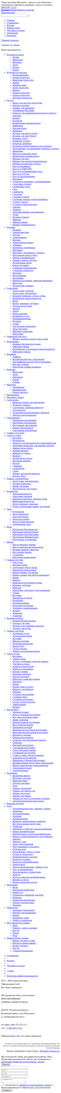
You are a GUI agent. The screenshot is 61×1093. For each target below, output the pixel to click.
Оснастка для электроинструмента (29, 740)
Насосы (16, 463)
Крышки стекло (20, 138)
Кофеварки (17, 126)
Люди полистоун (20, 87)
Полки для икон (20, 945)
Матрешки (17, 250)
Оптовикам (12, 33)
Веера (15, 301)
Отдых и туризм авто (22, 854)
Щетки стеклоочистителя (24, 882)
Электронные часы (21, 524)
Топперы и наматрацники (25, 608)
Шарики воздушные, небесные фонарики (32, 280)
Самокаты (17, 466)
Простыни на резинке (23, 605)
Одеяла (15, 593)
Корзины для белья (21, 585)
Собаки (16, 382)
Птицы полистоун (21, 93)
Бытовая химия (19, 565)
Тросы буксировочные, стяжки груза (30, 867)
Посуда (10, 100)
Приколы (16, 897)
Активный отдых (20, 633)
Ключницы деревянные (23, 247)
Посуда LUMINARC (22, 169)
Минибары (17, 151)
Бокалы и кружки (21, 105)
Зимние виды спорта (22, 448)
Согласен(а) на (28, 1085)
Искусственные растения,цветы (27, 547)
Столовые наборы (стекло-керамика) (30, 199)
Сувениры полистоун (22, 270)
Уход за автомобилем (22, 869)
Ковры (15, 577)
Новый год (17, 892)
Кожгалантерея (19, 313)
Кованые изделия (15, 803)
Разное (15, 70)
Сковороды (17, 192)
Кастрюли (17, 120)
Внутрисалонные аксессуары (26, 824)
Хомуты (16, 874)
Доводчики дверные (22, 496)
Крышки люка (19, 85)
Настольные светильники (24, 425)
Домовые (16, 245)
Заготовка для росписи (23, 910)
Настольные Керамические (25, 537)
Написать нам (8, 12)
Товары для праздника (23, 902)
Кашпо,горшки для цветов (25, 572)
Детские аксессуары (22, 306)
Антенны (17, 816)
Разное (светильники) (22, 428)
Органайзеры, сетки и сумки (26, 852)
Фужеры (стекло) (20, 217)
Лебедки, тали (19, 841)
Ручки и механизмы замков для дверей (31, 506)
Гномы (15, 57)
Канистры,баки (19, 780)
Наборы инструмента (22, 737)
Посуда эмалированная (23, 176)
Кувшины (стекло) (21, 141)
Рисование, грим (20, 918)
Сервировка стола (21, 186)
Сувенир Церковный (22, 951)
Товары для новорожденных (26, 651)
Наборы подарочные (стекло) (26, 164)
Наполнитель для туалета (24, 489)
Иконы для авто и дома (23, 940)
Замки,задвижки (20, 720)
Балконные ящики (21, 775)
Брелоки (16, 240)
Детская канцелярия (22, 636)
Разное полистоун (21, 95)
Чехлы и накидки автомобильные (28, 877)
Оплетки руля (19, 849)
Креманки (17, 131)
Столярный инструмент (24, 753)
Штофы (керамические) (23, 225)
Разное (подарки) (20, 265)
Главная (10, 20)
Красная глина (19, 128)
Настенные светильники (24, 423)
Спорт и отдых (14, 435)
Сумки (15, 324)
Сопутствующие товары (24, 750)
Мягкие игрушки (20, 641)
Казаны (16, 118)
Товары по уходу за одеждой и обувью (31, 798)
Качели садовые (20, 671)
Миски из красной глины (24, 153)
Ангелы (16, 235)
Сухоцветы (17, 555)
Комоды (16, 580)
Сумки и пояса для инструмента (28, 755)
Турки (15, 214)
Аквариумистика (20, 232)
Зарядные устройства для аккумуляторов (32, 829)
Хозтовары (12, 773)
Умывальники (19, 704)
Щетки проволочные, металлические (30, 765)
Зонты (15, 311)
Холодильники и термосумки (26, 872)
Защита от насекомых (22, 669)
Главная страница (9, 40)
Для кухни (17, 562)
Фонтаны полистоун (22, 98)
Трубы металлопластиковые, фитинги (30, 412)
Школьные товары (21, 351)
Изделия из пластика (17, 72)
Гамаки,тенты (19, 659)
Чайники (16, 219)
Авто (9, 806)
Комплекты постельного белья (27, 582)
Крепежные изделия (22, 727)
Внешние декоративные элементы (29, 821)
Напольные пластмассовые (25, 534)
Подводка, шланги (21, 405)
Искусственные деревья (24, 544)
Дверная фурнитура (22, 494)
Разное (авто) (18, 864)
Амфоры (16, 357)
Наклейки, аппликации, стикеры (28, 252)
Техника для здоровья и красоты (28, 626)
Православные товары (18, 938)
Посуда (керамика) (21, 166)
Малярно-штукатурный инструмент (29, 730)
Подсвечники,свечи (22, 263)
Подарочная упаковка (22, 285)
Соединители (19, 410)
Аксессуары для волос (23, 291)
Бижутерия (17, 334)
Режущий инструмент (23, 745)
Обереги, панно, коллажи (24, 928)
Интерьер (17, 62)
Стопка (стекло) (20, 202)
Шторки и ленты (20, 879)
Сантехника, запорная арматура (27, 407)
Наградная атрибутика (23, 890)
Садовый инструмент (22, 699)
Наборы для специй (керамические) (29, 161)
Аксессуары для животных (25, 481)
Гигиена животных (21, 483)
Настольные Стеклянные (24, 539)
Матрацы (16, 588)
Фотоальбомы (19, 275)
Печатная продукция (22, 643)
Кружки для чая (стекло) (24, 136)
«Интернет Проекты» (49, 1051)
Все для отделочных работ (25, 717)
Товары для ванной (21, 788)
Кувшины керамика (22, 143)
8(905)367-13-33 (8, 7)
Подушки (17, 595)
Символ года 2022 (15, 433)
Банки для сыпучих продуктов (27, 103)
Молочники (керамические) (25, 156)
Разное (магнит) (20, 392)
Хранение (17, 613)
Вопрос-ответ (13, 28)
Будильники (18, 511)
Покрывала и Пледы (22, 598)
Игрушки (17, 638)
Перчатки (17, 681)
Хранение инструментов (24, 758)
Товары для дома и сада (23, 791)
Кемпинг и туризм (21, 453)
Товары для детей (15, 631)
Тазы (14, 786)
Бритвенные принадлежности (26, 298)
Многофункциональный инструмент (30, 732)
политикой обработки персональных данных (23, 1062)
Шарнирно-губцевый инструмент (28, 760)
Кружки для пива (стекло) (25, 133)
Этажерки (17, 615)
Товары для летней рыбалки (26, 473)
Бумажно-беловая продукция (26, 344)
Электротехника (20, 770)
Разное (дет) (18, 646)
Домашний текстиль (17, 336)
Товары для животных (18, 478)
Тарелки (16, 207)
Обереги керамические (23, 258)
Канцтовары (13, 341)
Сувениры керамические (24, 268)
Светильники (13, 417)
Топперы (16, 905)
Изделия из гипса (15, 54)
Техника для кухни (21, 628)
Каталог (11, 25)
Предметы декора (15, 397)
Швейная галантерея (22, 331)
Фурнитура (12, 491)
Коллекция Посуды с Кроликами (28, 359)
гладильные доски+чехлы (24, 567)
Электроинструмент (22, 768)
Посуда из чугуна (20, 174)
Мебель (16, 90)
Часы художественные (23, 522)
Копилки (11, 369)
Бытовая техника (15, 618)
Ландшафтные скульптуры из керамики (31, 362)
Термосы (16, 209)
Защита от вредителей (23, 666)
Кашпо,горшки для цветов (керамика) (30, 575)
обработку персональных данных (35, 1085)
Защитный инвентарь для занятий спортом (33, 445)
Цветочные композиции (24, 557)
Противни (17, 179)
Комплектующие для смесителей (28, 402)
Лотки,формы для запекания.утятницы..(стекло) (35, 148)
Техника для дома (21, 623)
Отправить (6, 1090)
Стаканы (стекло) (20, 197)
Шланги (16, 707)
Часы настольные (20, 519)
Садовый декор (19, 697)
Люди (15, 65)
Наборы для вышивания (24, 912)
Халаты (16, 610)
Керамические (19, 390)
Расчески (16, 321)
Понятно (5, 1065)
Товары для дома (15, 560)
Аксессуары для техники (24, 293)
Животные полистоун (23, 80)
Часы (9, 509)
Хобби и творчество (22, 920)
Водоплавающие (20, 75)
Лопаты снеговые (21, 783)
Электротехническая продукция (28, 801)
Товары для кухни (21, 793)
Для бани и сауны (21, 664)
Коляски (16, 456)
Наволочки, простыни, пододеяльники (31, 590)
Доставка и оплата (16, 30)
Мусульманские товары (18, 923)
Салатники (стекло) (21, 184)
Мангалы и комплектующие (26, 679)
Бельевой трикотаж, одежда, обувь (29, 296)
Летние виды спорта (22, 458)
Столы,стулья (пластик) (23, 702)
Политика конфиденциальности (22, 976)
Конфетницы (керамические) (26, 123)
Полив (15, 684)
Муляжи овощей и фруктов (25, 549)
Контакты (11, 35)
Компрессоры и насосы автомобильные (31, 834)
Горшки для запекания (23, 108)
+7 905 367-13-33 (14, 1028)
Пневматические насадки (24, 857)
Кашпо (15, 82)
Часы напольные (20, 514)
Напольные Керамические (25, 529)
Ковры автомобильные (23, 831)
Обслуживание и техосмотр (25, 846)
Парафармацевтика (21, 318)
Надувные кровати (21, 461)
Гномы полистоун (21, 77)
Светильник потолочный (24, 430)
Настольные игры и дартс (24, 255)
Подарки (11, 227)
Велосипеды (18, 440)
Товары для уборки (21, 796)
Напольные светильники (24, 420)
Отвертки (17, 742)
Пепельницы (13, 395)
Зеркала (16, 308)
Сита (14, 189)
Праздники (12, 885)
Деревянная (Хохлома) (23, 110)
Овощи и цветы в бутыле (24, 260)
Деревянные (18, 387)
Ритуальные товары (22, 552)
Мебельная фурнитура (23, 501)
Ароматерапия (19, 237)
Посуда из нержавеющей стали (27, 171)
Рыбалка (16, 692)
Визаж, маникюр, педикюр (25, 303)
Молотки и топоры (21, 735)
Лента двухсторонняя (22, 844)
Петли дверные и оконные (25, 504)
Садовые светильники (23, 694)
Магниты (11, 384)
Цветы (10, 542)
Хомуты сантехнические (24, 415)
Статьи (10, 971)
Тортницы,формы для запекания (28, 212)
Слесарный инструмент (23, 747)
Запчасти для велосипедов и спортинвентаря (34, 443)
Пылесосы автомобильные (25, 862)
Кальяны (16, 230)
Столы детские (19, 648)
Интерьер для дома (21, 778)
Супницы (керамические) (24, 204)
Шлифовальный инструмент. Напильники (32, 763)
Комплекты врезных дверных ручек (29, 499)
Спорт (15, 471)
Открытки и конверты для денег (28, 895)
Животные (17, 60)
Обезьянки (17, 377)
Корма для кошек (20, 486)
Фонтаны (17, 273)
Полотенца (17, 600)
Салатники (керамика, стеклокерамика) (31, 181)
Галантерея (12, 288)
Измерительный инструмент (26, 722)
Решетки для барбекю (22, 689)
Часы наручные (20, 329)
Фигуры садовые (20, 364)
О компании (13, 23)
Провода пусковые (21, 859)
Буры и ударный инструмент (26, 714)
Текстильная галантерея (24, 326)
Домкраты (17, 826)
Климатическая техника (24, 621)
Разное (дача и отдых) (22, 687)
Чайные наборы (20, 222)
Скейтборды (18, 468)
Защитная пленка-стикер (24, 570)
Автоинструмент (20, 712)
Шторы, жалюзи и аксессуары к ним (30, 339)
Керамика (11, 354)
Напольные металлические (25, 532)
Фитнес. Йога (19, 476)
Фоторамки (18, 278)
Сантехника (12, 400)
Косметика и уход (21, 316)
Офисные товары (20, 346)
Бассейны (17, 438)
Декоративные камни (22, 242)
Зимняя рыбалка (20, 450)
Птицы (15, 67)
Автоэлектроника (21, 813)
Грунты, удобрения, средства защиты (30, 661)
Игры (15, 887)
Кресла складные (20, 676)
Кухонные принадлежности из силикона (32, 146)
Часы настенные (20, 516)
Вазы (9, 527)
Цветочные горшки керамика (26, 367)
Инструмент (13, 709)
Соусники (17, 194)
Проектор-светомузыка (23, 900)
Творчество (12, 907)
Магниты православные (24, 943)
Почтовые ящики (20, 603)
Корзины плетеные (21, 674)
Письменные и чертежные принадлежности (33, 349)
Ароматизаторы (20, 819)
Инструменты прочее (22, 725)
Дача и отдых (13, 654)
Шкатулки (17, 283)
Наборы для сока (20, 159)
